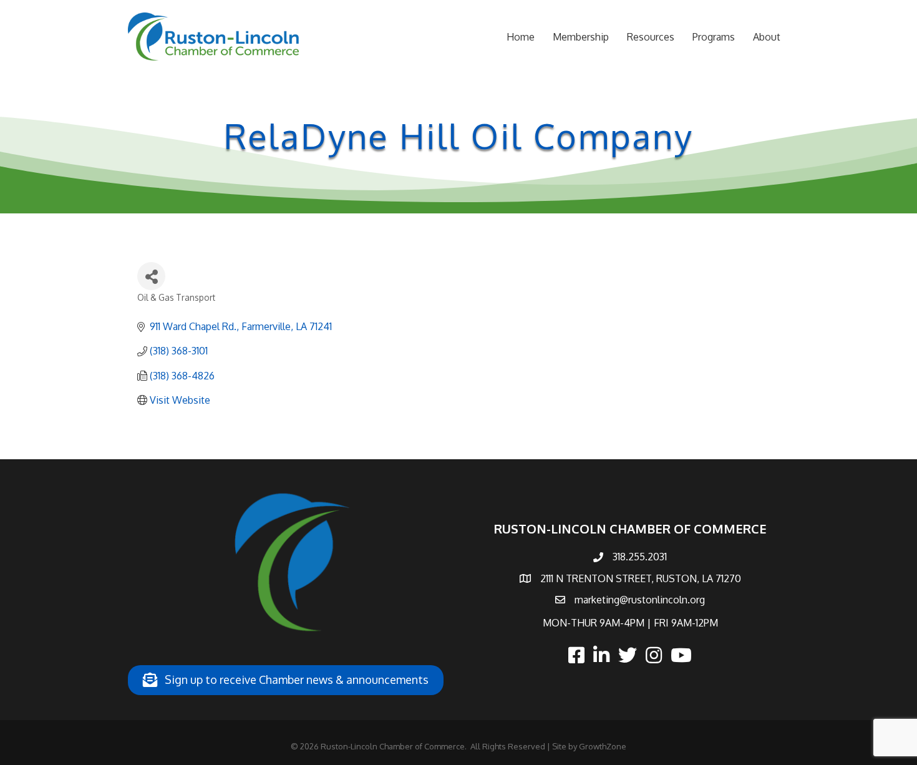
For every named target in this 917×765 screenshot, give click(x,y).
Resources (650, 37)
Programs (713, 37)
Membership (581, 37)
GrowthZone (602, 746)
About (766, 37)
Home (521, 37)
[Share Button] (151, 276)
